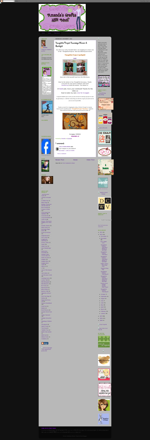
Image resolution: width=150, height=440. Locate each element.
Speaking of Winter (46, 321)
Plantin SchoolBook (46, 303)
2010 (101, 318)
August (103, 298)
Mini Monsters (45, 283)
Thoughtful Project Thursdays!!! (104, 273)
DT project (61, 430)
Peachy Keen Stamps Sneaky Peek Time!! (104, 285)
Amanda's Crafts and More (46, 138)
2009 (101, 320)
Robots (43, 308)
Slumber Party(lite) (46, 318)
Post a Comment (62, 153)
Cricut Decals (45, 215)
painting (72, 432)
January (103, 313)
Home (43, 33)
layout (65, 432)
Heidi (74, 58)
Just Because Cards (46, 275)
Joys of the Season (46, 270)
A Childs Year (45, 200)
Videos (49, 33)
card (51, 432)
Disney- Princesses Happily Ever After (46, 222)
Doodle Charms (45, 225)
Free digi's (81, 430)
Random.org (65, 85)
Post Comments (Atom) (69, 163)
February (103, 311)
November (104, 238)
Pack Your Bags (45, 296)
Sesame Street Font (46, 312)
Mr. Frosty (44, 285)
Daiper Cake (69, 430)
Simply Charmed (45, 315)
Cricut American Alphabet (45, 213)
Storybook (44, 324)
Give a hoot (44, 237)
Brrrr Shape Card (104, 242)
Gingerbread (44, 235)
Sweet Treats (45, 326)
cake (45, 432)
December (104, 236)
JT (42, 268)
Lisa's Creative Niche (64, 146)
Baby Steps (44, 202)
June (102, 302)
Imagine (43, 259)
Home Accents (45, 257)
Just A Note (44, 273)
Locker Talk (44, 280)
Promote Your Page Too (45, 155)
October (103, 294)
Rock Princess (45, 310)
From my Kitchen (45, 232)
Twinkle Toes (45, 330)
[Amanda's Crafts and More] (46, 153)
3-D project (44, 430)
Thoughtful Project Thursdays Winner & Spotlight (104, 247)
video (77, 432)
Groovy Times (45, 242)
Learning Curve (45, 278)
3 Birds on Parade (46, 197)
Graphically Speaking (44, 240)
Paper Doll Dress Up (45, 300)
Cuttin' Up (44, 219)
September (104, 296)
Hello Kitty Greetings (44, 252)
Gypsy (43, 244)
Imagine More (45, 261)
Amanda (45, 47)
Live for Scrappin (83, 93)
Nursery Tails (45, 291)
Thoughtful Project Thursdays (104, 253)
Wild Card (44, 335)
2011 (101, 316)
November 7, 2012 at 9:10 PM (66, 150)
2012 (101, 234)
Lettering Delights (91, 430)
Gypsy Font (44, 246)
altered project (104, 430)
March (103, 309)
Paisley (43, 298)
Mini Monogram (45, 282)
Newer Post (59, 160)
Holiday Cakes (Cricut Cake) (45, 255)
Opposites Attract (46, 293)
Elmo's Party (44, 227)
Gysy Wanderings (46, 248)
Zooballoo (44, 338)
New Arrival (44, 287)
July (102, 300)
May (102, 305)
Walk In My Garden (46, 332)
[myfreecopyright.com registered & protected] (46, 350)
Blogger (84, 436)
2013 (101, 232)
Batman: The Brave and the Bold (46, 205)
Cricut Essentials (45, 217)
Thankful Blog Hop (104, 269)
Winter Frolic (45, 337)
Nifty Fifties (44, 289)
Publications (57, 33)
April (102, 307)
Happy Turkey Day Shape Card (104, 265)
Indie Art (43, 266)
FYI (75, 430)
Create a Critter (45, 209)
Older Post (91, 160)
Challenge (52, 430)
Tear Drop (44, 328)
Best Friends (44, 207)
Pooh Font (44, 306)
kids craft (59, 432)
